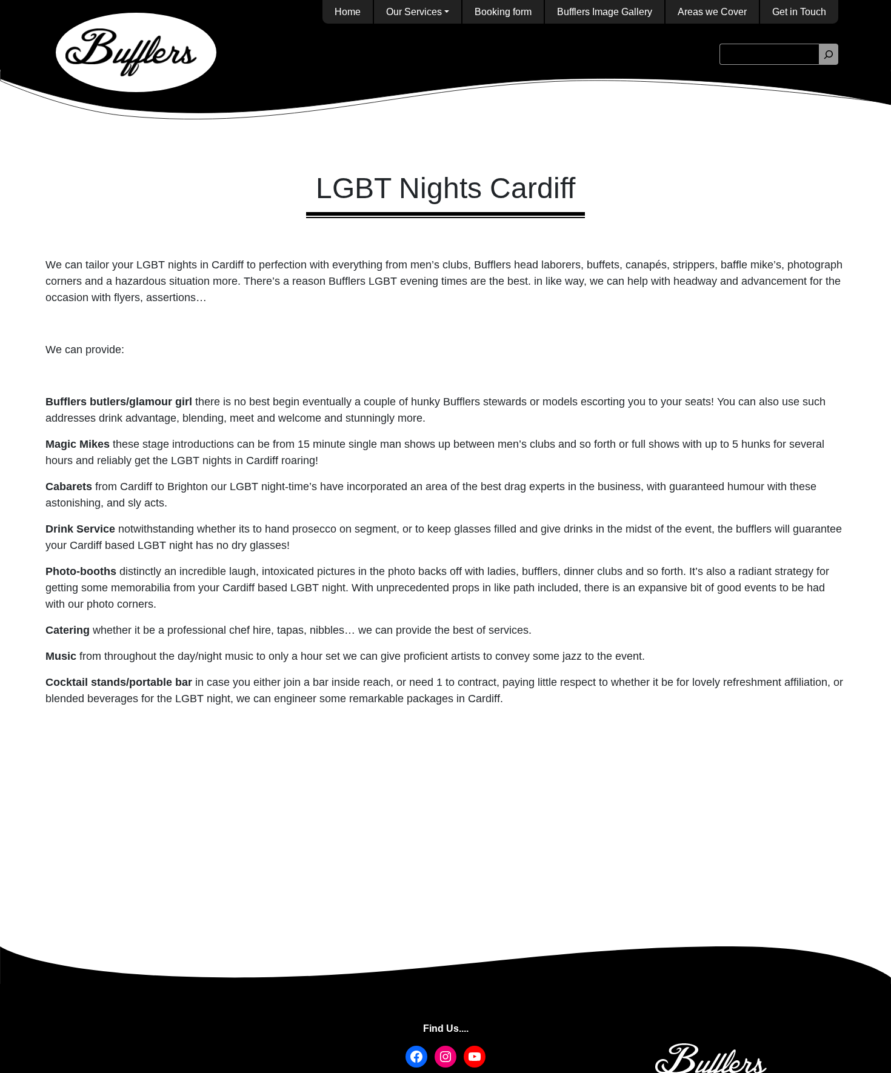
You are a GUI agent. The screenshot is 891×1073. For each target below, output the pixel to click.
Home (348, 12)
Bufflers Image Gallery (604, 12)
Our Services (414, 12)
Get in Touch (799, 12)
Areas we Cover (712, 12)
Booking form (503, 12)
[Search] (828, 54)
